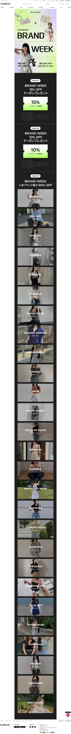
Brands (2, 7)
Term (10, 720)
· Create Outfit (35, 0)
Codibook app (57, 0)
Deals (21, 7)
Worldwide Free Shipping (4, 0)
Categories (12, 7)
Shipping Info (18, 720)
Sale (61, 7)
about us (2, 720)
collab (23, 720)
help (26, 720)
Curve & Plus (51, 7)
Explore (69, 7)
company (30, 720)
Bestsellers (41, 7)
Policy (13, 720)
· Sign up (40, 0)
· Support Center (49, 0)
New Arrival (30, 7)
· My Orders (44, 0)
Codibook (6, 3)
